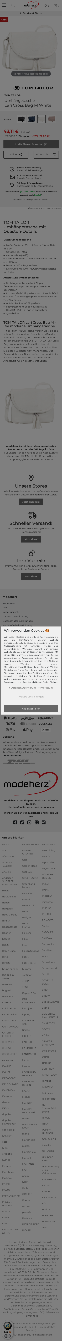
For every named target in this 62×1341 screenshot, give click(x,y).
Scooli (45, 974)
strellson (46, 1062)
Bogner (6, 932)
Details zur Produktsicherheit (46, 208)
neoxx (25, 1176)
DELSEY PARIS (10, 1084)
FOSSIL (6, 1184)
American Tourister (7, 864)
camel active (9, 1014)
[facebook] (16, 822)
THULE (46, 1117)
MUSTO (26, 1170)
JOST (25, 987)
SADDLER (47, 932)
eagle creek (8, 1129)
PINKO (46, 856)
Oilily (25, 1188)
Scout (45, 989)
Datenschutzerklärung (15, 616)
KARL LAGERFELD (29, 1001)
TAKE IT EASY (49, 1074)
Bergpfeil (7, 908)
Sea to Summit (50, 1001)
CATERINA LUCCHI (8, 1034)
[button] (46, 155)
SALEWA (47, 938)
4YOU (5, 844)
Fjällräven (7, 1178)
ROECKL (46, 914)
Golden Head (29, 865)
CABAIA (6, 1002)
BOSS (5, 944)
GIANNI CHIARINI (27, 852)
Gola (24, 859)
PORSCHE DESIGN (47, 876)
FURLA (6, 1211)
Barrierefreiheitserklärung (17, 625)
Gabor (5, 1217)
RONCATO (48, 920)
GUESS (26, 899)
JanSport (27, 975)
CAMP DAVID (9, 1020)
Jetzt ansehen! (31, 501)
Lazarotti (27, 1066)
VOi (44, 1203)
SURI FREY (48, 1068)
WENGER (47, 1215)
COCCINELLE (9, 1054)
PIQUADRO (48, 868)
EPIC (5, 1147)
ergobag (7, 1153)
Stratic (45, 1056)
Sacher (46, 926)
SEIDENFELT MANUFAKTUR (50, 1015)
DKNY (5, 1108)
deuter (6, 1102)
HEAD (25, 911)
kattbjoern (28, 1008)
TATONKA (47, 1086)
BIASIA (6, 920)
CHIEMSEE (8, 1042)
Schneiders (48, 962)
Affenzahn (8, 856)
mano (25, 1133)
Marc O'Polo (29, 1151)
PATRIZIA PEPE (30, 1224)
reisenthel (47, 902)
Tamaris (46, 1080)
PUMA (45, 883)
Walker (46, 1209)
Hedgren (27, 917)
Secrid (45, 1007)
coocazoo (7, 1060)
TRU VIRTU (48, 1151)
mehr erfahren (12, 755)
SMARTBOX (48, 1023)
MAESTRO (27, 1103)
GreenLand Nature (28, 885)
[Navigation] (4, 5)
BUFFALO (7, 984)
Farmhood (8, 1171)
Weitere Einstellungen (31, 696)
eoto (4, 1141)
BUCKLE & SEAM (8, 977)
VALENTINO (49, 1179)
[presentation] (13, 5)
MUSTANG (28, 1164)
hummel (27, 969)
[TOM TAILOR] (33, 88)
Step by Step (49, 1050)
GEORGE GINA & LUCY (10, 1231)
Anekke (6, 871)
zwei (44, 1227)
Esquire (6, 1165)
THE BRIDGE (49, 1098)
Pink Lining (48, 850)
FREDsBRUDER (11, 1196)
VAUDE (46, 1191)
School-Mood (49, 968)
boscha (6, 938)
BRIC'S (6, 963)
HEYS (25, 938)
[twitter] (23, 822)
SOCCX (46, 1029)
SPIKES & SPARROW (48, 1043)
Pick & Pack (48, 844)
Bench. (6, 902)
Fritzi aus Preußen (7, 1204)
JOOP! (25, 981)
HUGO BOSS (29, 963)
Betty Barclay (9, 914)
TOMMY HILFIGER (47, 1131)
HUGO (25, 957)
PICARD (26, 1230)
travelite (46, 1145)
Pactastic (27, 1218)
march (26, 1145)
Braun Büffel (9, 950)
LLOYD (26, 1097)
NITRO (25, 1182)
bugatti (6, 990)
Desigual (7, 1096)
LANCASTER (29, 1054)
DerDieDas (8, 1090)
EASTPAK (7, 1135)
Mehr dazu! (31, 539)
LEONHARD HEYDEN (29, 1074)
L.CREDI (26, 1036)
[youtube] (30, 822)
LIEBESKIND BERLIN (29, 1083)
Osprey (26, 1200)
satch (45, 956)
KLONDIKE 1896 (28, 1022)
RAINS (45, 890)
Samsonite (48, 944)
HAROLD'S (28, 905)
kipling (26, 1014)
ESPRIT (6, 1159)
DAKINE (6, 1066)
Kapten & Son (29, 993)
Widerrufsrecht (11, 612)
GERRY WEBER (30, 844)
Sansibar (47, 950)
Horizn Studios (30, 950)
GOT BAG (27, 871)
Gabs (5, 1223)
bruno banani (10, 969)
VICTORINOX (49, 1197)
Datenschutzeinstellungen (18, 620)
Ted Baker (47, 1092)
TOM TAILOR (12, 95)
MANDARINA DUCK (29, 1126)
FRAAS (6, 1190)
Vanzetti (46, 1185)
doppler (6, 1114)
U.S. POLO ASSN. (47, 1159)
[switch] (7, 1336)
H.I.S (24, 944)
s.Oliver (46, 1035)
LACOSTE (27, 1042)
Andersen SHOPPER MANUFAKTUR (10, 881)
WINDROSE (48, 1221)
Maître (25, 1118)
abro (4, 850)
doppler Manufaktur (9, 1122)
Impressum (9, 603)
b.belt (5, 890)
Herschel (27, 932)
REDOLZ (47, 896)
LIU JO (26, 1090)
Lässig (25, 1060)
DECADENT (8, 1078)
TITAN (45, 1123)
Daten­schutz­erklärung (24, 687)
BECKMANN (9, 896)
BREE (5, 957)
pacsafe (26, 1212)
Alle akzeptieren (31, 708)
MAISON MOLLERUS (28, 1111)
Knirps (25, 1030)
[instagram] (38, 822)
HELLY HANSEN (27, 925)
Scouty (46, 995)
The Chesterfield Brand (49, 1108)
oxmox (26, 1206)
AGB (5, 607)
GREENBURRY (30, 877)
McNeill (26, 1157)
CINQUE (7, 1048)
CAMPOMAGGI (10, 1026)
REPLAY (46, 908)
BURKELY (7, 996)
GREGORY (28, 893)
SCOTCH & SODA (48, 982)
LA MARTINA (29, 1048)
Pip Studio (48, 862)
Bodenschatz (9, 926)
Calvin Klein (9, 1008)
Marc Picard (28, 1139)
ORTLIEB (27, 1194)
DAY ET (6, 1072)
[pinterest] (45, 822)
